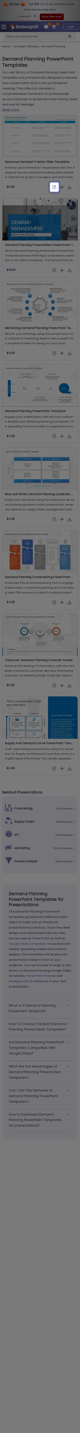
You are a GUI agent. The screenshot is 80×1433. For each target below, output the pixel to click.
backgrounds (19, 981)
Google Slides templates (27, 944)
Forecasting (23, 808)
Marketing (22, 848)
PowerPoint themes (41, 976)
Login (71, 26)
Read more (10, 110)
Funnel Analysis (25, 861)
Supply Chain (24, 821)
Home (6, 46)
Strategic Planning (26, 46)
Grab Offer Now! (52, 16)
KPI (16, 835)
